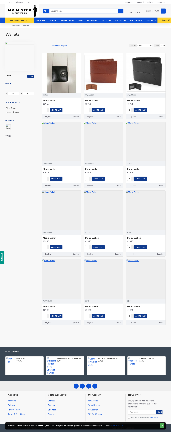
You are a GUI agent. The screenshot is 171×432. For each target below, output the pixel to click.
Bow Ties (20, 358)
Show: (157, 46)
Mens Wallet (91, 306)
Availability (12, 102)
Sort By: (133, 46)
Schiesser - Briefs (146, 358)
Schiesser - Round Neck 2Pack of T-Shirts (70, 358)
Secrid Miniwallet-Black (108, 358)
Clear (31, 76)
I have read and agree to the (145, 417)
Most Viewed (12, 351)
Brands (9, 120)
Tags (8, 136)
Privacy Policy (116, 425)
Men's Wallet (49, 100)
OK (162, 425)
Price (8, 83)
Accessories (15, 26)
